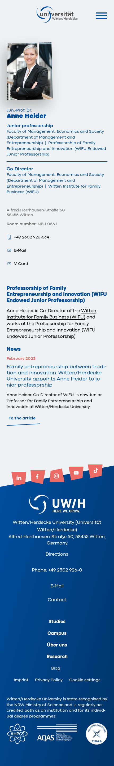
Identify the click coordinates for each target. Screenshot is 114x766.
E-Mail (20, 250)
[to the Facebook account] (37, 477)
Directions (57, 554)
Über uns (57, 645)
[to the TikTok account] (95, 471)
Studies (57, 621)
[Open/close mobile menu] (101, 15)
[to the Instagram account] (57, 475)
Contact (57, 599)
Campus (57, 633)
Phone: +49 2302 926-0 (57, 570)
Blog (55, 668)
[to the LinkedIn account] (18, 479)
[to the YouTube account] (76, 474)
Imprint (21, 680)
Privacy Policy (49, 680)
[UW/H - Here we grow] (57, 14)
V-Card (21, 263)
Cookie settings (84, 680)
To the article (22, 418)
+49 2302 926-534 (31, 237)
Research (57, 656)
